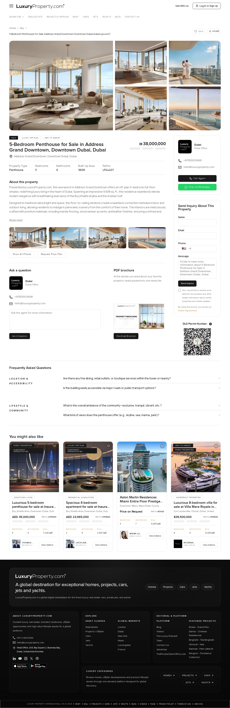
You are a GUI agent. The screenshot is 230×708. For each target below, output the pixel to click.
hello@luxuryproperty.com (30, 642)
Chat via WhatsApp (199, 187)
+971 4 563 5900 (25, 637)
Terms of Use (184, 704)
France (121, 649)
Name (181, 217)
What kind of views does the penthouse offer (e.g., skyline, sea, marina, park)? (111, 415)
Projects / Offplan (95, 631)
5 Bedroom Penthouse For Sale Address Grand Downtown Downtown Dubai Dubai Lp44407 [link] (59, 34)
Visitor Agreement (187, 310)
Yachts (106, 16)
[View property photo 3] (68, 237)
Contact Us (132, 16)
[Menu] (11, 6)
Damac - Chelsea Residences (198, 633)
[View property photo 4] (107, 237)
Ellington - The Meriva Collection (200, 655)
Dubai (121, 631)
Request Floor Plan (51, 254)
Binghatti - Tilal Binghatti (201, 639)
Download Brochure (126, 336)
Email (181, 230)
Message (183, 256)
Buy (22, 28)
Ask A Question (19, 336)
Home (12, 28)
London (122, 627)
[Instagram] (25, 658)
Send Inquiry (187, 283)
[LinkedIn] (14, 658)
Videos (160, 631)
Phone (182, 243)
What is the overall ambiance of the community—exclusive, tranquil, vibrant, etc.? (112, 405)
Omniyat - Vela (196, 644)
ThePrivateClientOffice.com (171, 653)
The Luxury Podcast (167, 635)
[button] (61, 85)
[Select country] (184, 248)
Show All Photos (22, 254)
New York (122, 635)
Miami (121, 640)
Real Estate (35, 16)
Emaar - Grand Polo (199, 627)
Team (159, 640)
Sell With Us (182, 5)
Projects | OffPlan (58, 16)
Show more (16, 220)
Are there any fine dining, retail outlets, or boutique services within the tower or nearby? (117, 378)
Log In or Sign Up (209, 5)
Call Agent (199, 178)
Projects (168, 586)
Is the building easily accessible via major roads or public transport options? (109, 388)
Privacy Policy (166, 704)
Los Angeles (124, 645)
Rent (76, 16)
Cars (86, 16)
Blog (118, 16)
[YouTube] (20, 658)
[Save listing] (54, 446)
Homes (152, 586)
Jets (95, 16)
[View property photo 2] (28, 237)
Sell (86, 704)
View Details (47, 545)
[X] (31, 658)
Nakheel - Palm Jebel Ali (201, 648)
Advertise (15, 16)
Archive (198, 704)
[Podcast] (37, 658)
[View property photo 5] (147, 237)
